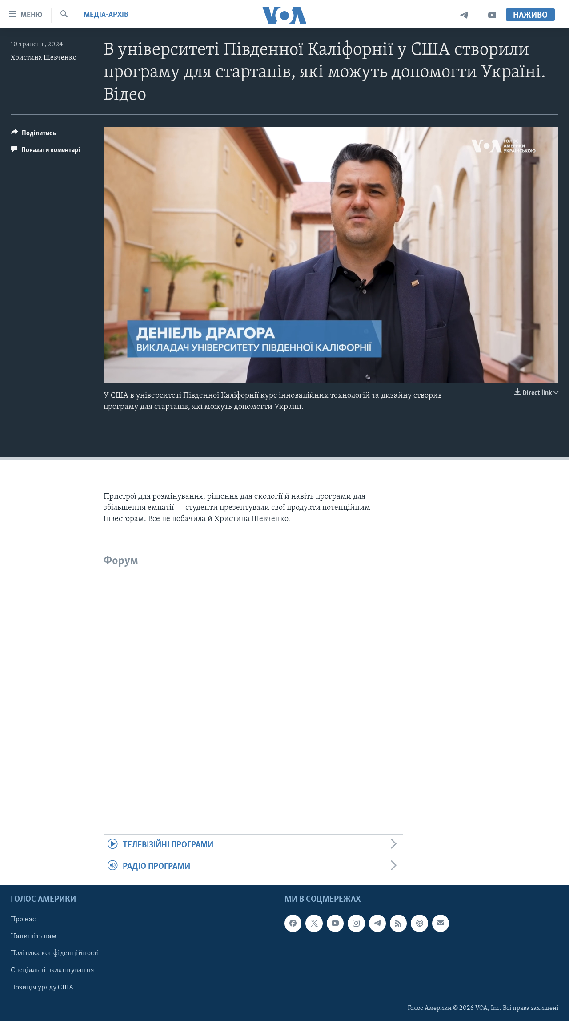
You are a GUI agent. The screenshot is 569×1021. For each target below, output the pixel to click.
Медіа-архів (106, 15)
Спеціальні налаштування (52, 970)
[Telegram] (464, 15)
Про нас (23, 919)
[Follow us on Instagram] (356, 923)
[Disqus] (256, 682)
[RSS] (398, 923)
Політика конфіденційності (55, 953)
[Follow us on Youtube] (335, 923)
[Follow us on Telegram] (377, 923)
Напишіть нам (33, 936)
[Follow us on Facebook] (292, 923)
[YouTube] (492, 15)
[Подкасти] (419, 923)
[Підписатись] (440, 923)
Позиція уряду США (42, 987)
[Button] (33, 135)
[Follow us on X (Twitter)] (313, 923)
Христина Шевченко (43, 57)
